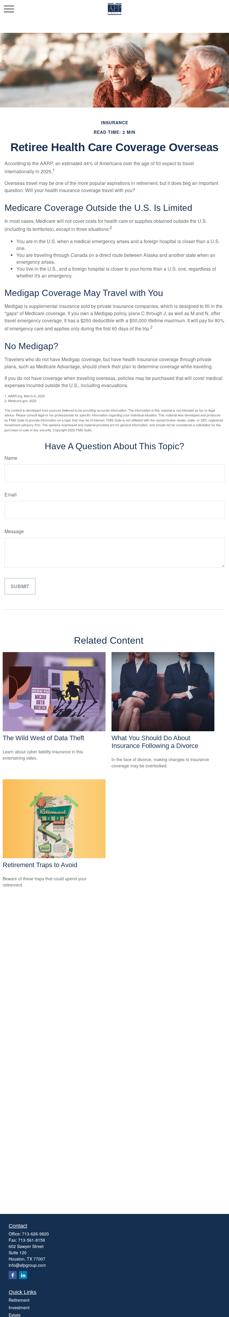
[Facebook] (13, 1275)
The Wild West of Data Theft (43, 738)
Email (10, 494)
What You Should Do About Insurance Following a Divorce (155, 741)
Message (14, 531)
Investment (19, 1307)
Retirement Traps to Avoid (40, 865)
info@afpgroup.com (27, 1265)
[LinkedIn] (23, 1275)
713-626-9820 (35, 1234)
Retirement (19, 1300)
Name (10, 457)
